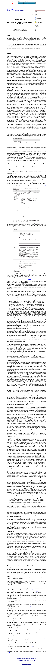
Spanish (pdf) (38, 15)
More (36, 29)
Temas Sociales (10, 9)
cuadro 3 (29, 279)
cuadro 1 (30, 136)
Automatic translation (39, 22)
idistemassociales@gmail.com (26, 664)
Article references (38, 18)
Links (33, 589)
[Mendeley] (35, 29)
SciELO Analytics (38, 21)
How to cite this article (39, 19)
